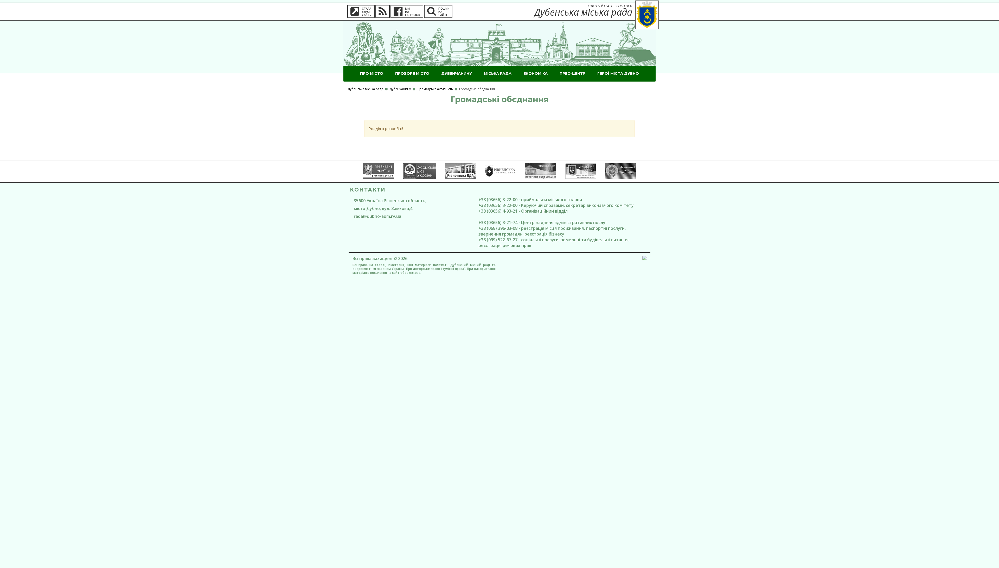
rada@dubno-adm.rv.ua (377, 216)
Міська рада (497, 73)
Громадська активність (435, 89)
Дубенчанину (456, 73)
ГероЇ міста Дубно (618, 73)
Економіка (535, 73)
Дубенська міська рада (365, 89)
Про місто (371, 73)
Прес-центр (572, 73)
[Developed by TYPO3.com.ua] (644, 259)
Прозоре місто (412, 73)
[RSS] (382, 11)
